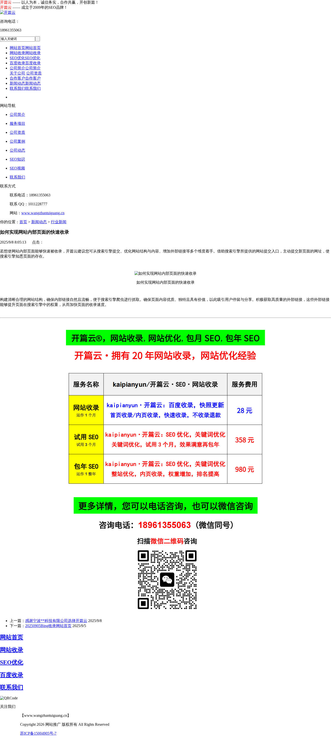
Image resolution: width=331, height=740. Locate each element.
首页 (23, 222)
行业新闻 (58, 222)
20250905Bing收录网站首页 (48, 626)
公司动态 (17, 150)
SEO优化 (11, 662)
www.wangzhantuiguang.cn (42, 213)
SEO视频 (17, 168)
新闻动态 (39, 222)
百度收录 (11, 675)
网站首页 (11, 637)
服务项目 (17, 123)
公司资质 (34, 73)
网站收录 (11, 650)
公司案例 (17, 141)
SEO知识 (17, 159)
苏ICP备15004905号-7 (38, 733)
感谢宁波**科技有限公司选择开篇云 (56, 621)
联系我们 (17, 177)
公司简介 (17, 114)
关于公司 (17, 73)
